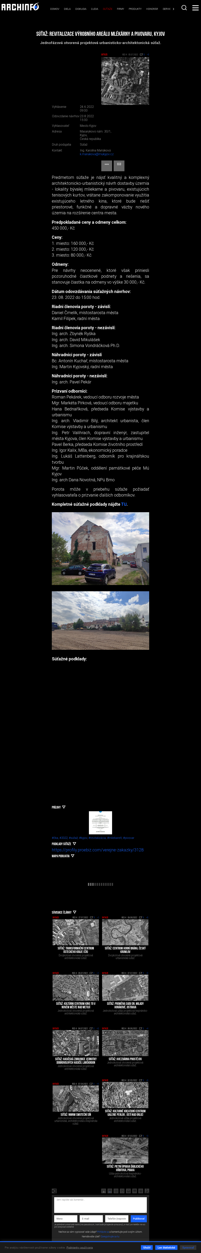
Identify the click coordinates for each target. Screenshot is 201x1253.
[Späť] (54, 1191)
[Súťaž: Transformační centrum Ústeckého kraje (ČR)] (76, 932)
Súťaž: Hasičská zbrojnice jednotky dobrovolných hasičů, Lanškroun (76, 1061)
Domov (54, 8)
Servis (167, 8)
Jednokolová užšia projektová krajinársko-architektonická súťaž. (125, 1012)
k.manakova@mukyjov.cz (97, 154)
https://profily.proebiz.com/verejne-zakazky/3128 (98, 849)
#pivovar (128, 838)
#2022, (64, 838)
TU (124, 504)
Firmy (120, 8)
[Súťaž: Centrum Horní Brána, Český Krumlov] (125, 932)
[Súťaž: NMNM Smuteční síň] (76, 1098)
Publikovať (138, 1218)
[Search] (184, 7)
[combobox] (184, 7)
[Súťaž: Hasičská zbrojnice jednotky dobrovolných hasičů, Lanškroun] (76, 1043)
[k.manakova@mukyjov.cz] (119, 165)
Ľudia (94, 8)
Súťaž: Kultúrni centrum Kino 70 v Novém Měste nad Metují (75, 1005)
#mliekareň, (115, 838)
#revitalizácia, (98, 838)
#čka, (55, 838)
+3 (147, 1136)
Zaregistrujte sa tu (110, 1236)
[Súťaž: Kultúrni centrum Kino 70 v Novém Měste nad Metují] (76, 988)
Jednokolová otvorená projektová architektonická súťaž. (76, 1012)
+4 (147, 1029)
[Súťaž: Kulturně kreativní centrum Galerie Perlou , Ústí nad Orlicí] (125, 1095)
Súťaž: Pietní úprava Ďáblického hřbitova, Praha (125, 1168)
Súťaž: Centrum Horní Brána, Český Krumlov (125, 950)
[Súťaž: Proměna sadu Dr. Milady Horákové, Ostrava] (125, 988)
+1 (98, 918)
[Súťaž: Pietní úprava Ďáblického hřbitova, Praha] (125, 1151)
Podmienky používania (80, 1247)
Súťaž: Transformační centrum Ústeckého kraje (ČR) (76, 950)
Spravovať (188, 1247)
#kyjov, (84, 838)
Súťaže (107, 8)
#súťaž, (74, 838)
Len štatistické (166, 1247)
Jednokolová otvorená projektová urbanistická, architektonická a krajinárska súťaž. (75, 1121)
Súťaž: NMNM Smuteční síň (76, 1115)
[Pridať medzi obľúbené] (140, 1191)
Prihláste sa (103, 1231)
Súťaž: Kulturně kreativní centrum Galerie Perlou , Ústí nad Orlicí (125, 1113)
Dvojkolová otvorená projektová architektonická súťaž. (76, 956)
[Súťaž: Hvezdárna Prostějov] (125, 1043)
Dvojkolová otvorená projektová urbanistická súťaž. (125, 956)
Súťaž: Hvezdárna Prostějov (125, 1059)
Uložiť (146, 1247)
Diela (67, 8)
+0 (147, 918)
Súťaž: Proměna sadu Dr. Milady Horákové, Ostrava (125, 1005)
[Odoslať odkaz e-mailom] (134, 1191)
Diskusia (80, 8)
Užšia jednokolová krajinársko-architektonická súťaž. (125, 1175)
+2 (98, 973)
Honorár (152, 8)
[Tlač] (128, 1191)
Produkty (135, 8)
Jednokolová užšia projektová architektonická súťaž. (125, 1119)
